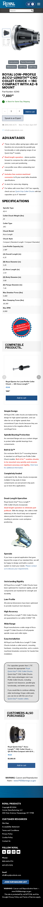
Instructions (13, 62)
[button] (39, 377)
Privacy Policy (7, 834)
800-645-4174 (7, 861)
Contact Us (6, 841)
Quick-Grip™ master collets (18, 699)
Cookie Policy (7, 837)
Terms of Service (29, 897)
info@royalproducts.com (11, 875)
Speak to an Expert (13, 118)
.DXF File (32, 67)
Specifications (15, 201)
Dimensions (11, 67)
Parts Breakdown (27, 62)
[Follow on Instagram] (14, 852)
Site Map (5, 823)
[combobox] (21, 10)
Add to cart (30, 112)
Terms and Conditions (10, 830)
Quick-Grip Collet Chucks (24, 191)
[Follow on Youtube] (18, 852)
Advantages (13, 137)
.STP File (22, 67)
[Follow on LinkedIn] (4, 852)
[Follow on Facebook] (9, 852)
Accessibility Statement (10, 827)
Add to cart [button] (21, 398)
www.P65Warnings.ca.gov (25, 781)
